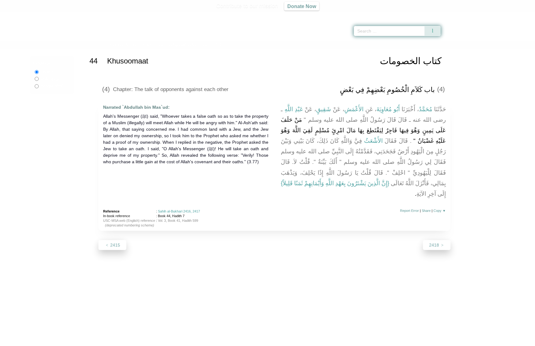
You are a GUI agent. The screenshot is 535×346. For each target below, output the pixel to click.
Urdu (50, 79)
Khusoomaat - (170, 44)
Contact (287, 340)
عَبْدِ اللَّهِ (294, 109)
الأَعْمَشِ (353, 109)
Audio (520, 15)
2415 (114, 245)
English (47, 72)
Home (99, 44)
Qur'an (457, 15)
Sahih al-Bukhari (123, 44)
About (202, 340)
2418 (434, 245)
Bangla (52, 86)
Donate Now (301, 6)
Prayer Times (498, 15)
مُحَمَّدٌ (425, 109)
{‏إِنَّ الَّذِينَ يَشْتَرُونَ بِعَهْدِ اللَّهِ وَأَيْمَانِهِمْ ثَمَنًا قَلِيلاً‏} (335, 183)
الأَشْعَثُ (373, 141)
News (218, 340)
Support (237, 340)
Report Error (409, 210)
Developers (262, 340)
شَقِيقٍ (323, 109)
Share (426, 210)
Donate (308, 340)
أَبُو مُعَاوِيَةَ (388, 109)
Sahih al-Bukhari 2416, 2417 (179, 211)
